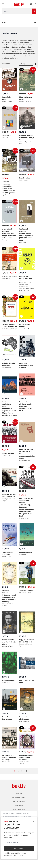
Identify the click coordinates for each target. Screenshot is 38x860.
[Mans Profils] (31, 4)
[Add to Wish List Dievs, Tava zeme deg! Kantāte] (4, 708)
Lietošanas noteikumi (19, 797)
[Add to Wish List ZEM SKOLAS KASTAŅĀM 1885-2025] (21, 268)
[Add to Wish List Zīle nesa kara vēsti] (21, 582)
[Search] (34, 11)
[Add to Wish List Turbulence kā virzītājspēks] (4, 544)
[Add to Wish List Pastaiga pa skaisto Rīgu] (21, 672)
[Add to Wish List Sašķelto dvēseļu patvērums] (4, 355)
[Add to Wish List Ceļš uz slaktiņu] (4, 441)
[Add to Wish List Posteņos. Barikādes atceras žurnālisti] (21, 355)
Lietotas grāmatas (19, 801)
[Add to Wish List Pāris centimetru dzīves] (21, 89)
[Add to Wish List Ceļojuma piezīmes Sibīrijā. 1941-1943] (21, 631)
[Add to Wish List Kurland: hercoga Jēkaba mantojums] (4, 316)
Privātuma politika (19, 809)
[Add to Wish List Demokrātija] (4, 127)
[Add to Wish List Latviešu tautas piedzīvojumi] (21, 708)
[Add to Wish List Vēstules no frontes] (4, 268)
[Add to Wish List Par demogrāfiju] (21, 544)
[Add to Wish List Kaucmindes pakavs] (4, 89)
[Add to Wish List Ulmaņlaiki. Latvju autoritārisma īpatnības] (21, 747)
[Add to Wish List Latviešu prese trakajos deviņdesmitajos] (21, 316)
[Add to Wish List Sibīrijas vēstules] (4, 672)
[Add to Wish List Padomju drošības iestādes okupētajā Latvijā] (21, 127)
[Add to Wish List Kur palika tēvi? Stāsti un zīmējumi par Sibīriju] (4, 747)
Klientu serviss (19, 805)
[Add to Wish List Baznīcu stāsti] (21, 169)
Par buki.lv (19, 793)
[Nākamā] (26, 771)
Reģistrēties (19, 848)
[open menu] (3, 4)
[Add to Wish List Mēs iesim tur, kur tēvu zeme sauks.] (4, 486)
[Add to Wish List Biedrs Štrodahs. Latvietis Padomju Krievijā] (4, 631)
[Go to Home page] (19, 4)
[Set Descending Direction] (35, 63)
